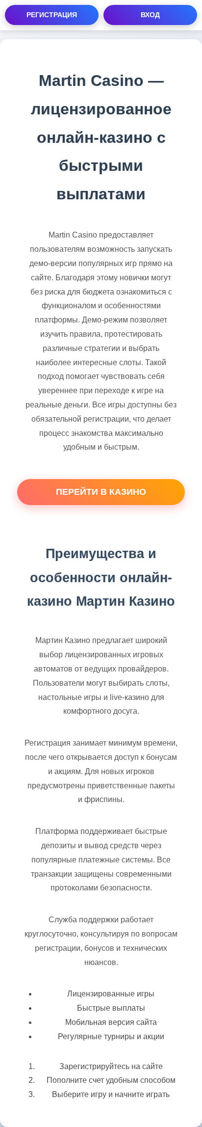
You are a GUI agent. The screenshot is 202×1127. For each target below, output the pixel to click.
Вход (150, 15)
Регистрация (51, 15)
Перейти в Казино (101, 492)
